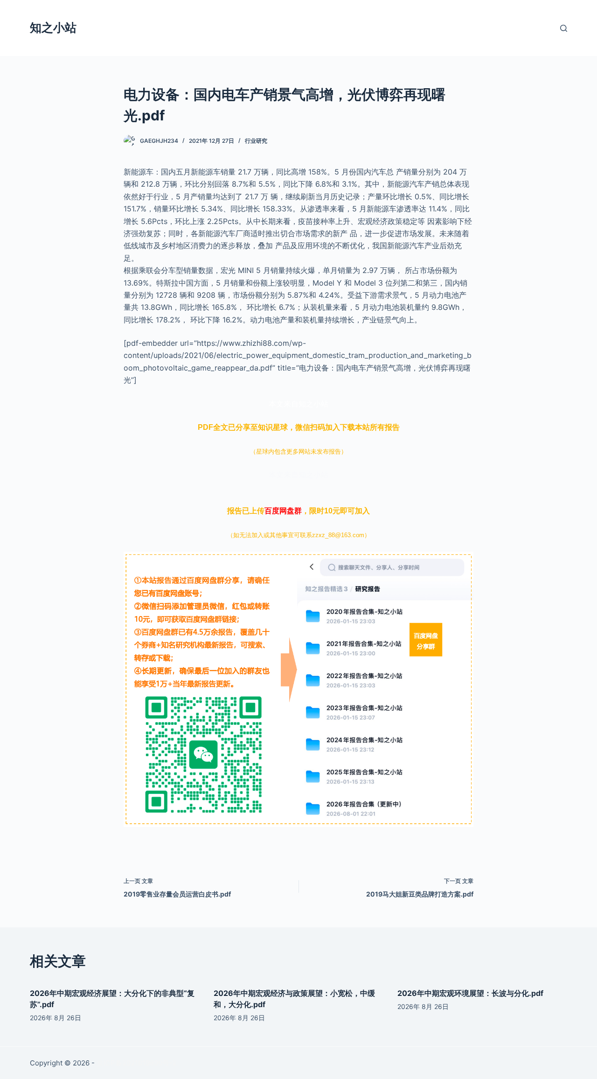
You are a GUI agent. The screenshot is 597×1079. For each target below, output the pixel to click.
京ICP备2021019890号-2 (136, 1062)
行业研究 (256, 140)
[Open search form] (563, 28)
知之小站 (53, 28)
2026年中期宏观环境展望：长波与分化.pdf (470, 993)
